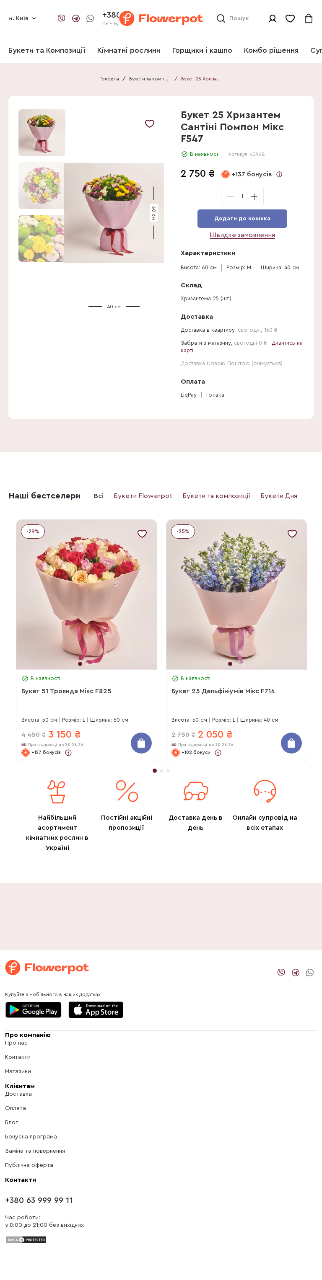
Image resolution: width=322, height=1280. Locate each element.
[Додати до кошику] (141, 743)
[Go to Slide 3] (41, 238)
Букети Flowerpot (143, 496)
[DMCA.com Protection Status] (26, 1239)
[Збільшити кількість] (254, 196)
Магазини (18, 1071)
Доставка (18, 1094)
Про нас (16, 1043)
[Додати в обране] (150, 124)
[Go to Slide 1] (41, 132)
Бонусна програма (31, 1137)
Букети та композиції (150, 78)
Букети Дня (278, 496)
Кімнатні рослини (129, 50)
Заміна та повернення (35, 1151)
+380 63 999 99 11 (39, 1200)
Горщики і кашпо (202, 50)
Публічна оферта (29, 1165)
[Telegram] (76, 18)
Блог (11, 1122)
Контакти (18, 1057)
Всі (99, 496)
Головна (109, 78)
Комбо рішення (271, 50)
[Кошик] (309, 18)
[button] (114, 213)
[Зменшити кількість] (231, 196)
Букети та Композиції (47, 50)
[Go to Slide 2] (41, 185)
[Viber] (62, 18)
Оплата (15, 1108)
